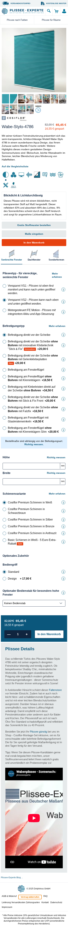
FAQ (45, 896)
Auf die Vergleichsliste (15, 166)
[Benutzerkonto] (64, 11)
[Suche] (48, 11)
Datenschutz (56, 902)
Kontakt (45, 902)
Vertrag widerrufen (30, 897)
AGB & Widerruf (9, 896)
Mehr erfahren (57, 275)
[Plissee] (22, 11)
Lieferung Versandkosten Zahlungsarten (21, 902)
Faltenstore (55, 689)
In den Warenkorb (34, 242)
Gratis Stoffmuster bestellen (34, 225)
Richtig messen (56, 457)
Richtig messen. (34, 444)
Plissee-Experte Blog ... (12, 877)
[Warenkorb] (56, 11)
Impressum (7, 907)
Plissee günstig (38, 731)
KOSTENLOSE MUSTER (56, 3)
